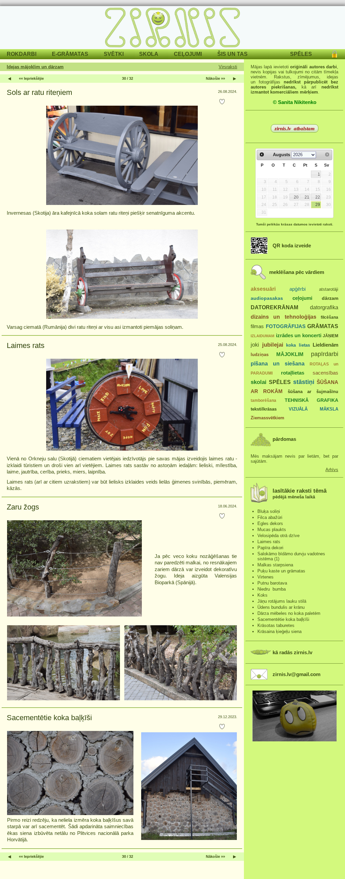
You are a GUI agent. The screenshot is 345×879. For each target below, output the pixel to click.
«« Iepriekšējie (31, 78)
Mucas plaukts (271, 529)
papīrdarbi (324, 354)
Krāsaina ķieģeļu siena (279, 631)
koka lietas (298, 345)
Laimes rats (25, 345)
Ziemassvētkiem (267, 417)
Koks (262, 595)
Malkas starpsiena (275, 564)
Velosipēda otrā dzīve (278, 535)
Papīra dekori (270, 547)
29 (317, 204)
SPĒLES (280, 382)
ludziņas (260, 354)
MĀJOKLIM (290, 354)
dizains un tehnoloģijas (283, 317)
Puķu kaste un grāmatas (281, 570)
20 (296, 197)
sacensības (325, 373)
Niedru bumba (271, 589)
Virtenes (265, 576)
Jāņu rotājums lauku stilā (281, 601)
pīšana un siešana (278, 363)
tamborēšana (263, 400)
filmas (257, 326)
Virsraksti (228, 66)
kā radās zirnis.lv (292, 652)
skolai (258, 382)
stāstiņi (303, 382)
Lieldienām (325, 345)
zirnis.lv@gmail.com (296, 674)
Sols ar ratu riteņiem (39, 92)
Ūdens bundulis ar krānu (281, 607)
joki (255, 345)
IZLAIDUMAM (262, 336)
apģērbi (297, 289)
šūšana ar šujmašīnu (313, 391)
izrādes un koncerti (298, 335)
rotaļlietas (292, 373)
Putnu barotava (272, 583)
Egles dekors (270, 523)
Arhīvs (331, 469)
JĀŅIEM (330, 335)
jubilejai (272, 345)
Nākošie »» (215, 78)
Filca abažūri (269, 517)
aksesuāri (263, 289)
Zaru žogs (23, 507)
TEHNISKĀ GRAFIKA (312, 400)
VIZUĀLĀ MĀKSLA (313, 409)
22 (317, 197)
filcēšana (329, 317)
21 (307, 197)
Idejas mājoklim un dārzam (35, 66)
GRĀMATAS (322, 326)
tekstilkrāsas (264, 409)
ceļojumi (302, 298)
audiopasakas (267, 298)
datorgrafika (324, 307)
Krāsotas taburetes (275, 625)
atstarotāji (328, 289)
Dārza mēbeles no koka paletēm (288, 613)
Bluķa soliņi (268, 511)
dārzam (330, 298)
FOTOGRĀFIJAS (286, 326)
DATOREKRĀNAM (274, 307)
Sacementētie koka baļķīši (49, 717)
